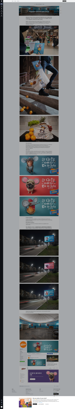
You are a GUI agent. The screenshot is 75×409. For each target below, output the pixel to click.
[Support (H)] (1, 400)
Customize (47, 404)
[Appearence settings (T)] (1, 404)
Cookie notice (40, 402)
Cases (15, 1)
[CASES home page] (1, 1)
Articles (18, 1)
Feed (12, 1)
